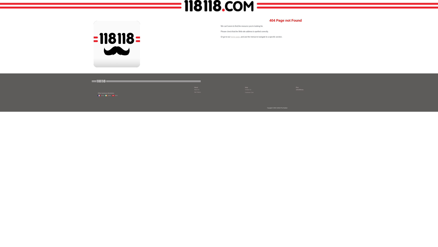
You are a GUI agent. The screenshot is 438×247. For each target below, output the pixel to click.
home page (235, 37)
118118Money (300, 89)
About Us (196, 89)
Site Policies (197, 92)
